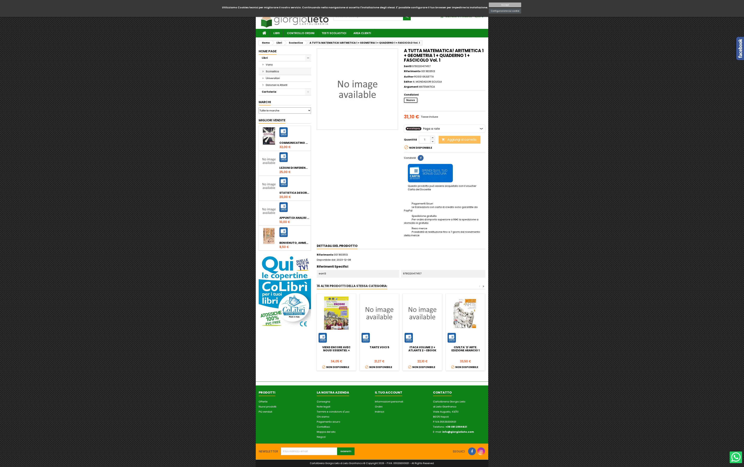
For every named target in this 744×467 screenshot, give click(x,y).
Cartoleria (269, 92)
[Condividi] (421, 158)
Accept (505, 4)
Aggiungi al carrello (459, 139)
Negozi (321, 437)
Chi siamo (323, 417)
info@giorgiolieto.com (458, 432)
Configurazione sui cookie (505, 10)
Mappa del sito (326, 432)
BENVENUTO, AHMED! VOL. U (294, 242)
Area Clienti (362, 33)
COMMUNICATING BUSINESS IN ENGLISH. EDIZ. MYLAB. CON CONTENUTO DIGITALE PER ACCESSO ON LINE (294, 142)
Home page (267, 51)
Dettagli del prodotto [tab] (337, 246)
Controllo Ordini (300, 33)
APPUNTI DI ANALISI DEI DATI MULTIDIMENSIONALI (294, 217)
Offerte (263, 401)
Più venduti (265, 412)
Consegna (323, 401)
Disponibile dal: (326, 260)
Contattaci (323, 427)
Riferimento (412, 71)
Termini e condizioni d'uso (333, 412)
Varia (269, 64)
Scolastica (272, 71)
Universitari (273, 78)
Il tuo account (388, 392)
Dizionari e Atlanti (276, 85)
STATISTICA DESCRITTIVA (294, 192)
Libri (276, 33)
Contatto (442, 392)
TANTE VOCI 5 (379, 347)
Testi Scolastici (334, 33)
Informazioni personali (389, 401)
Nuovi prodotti (267, 406)
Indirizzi (379, 412)
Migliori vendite (272, 120)
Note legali (323, 406)
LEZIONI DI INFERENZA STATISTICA (294, 167)
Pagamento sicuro (328, 422)
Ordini (378, 406)
